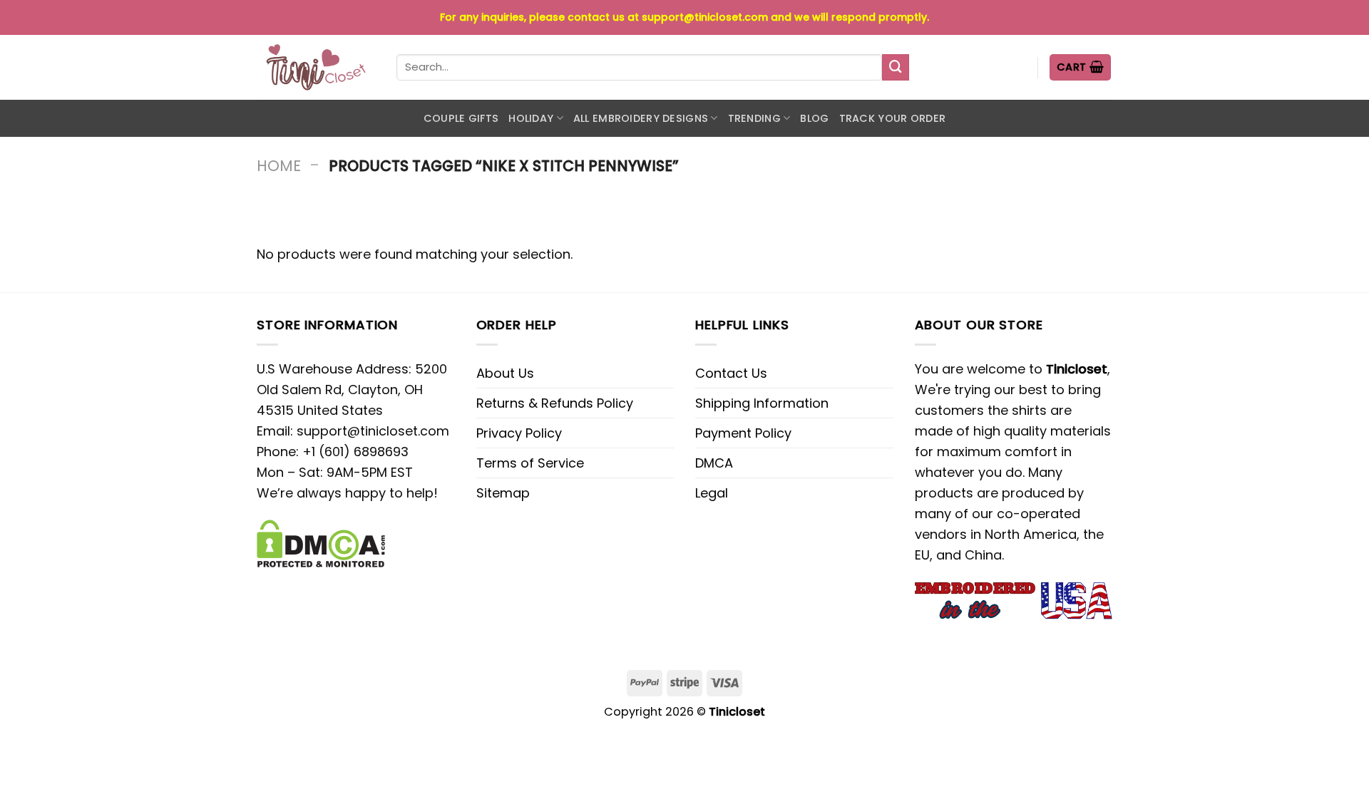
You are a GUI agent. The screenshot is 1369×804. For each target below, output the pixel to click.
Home (279, 165)
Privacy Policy (519, 433)
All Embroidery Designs (640, 118)
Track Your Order (892, 118)
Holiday (530, 118)
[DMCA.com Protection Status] (321, 543)
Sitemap (503, 493)
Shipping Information (762, 403)
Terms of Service (530, 463)
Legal (711, 493)
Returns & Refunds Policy (554, 403)
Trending (754, 118)
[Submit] (895, 67)
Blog (814, 118)
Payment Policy (743, 433)
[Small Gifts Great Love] (316, 67)
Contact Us (731, 373)
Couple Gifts (461, 118)
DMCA (714, 463)
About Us (505, 373)
